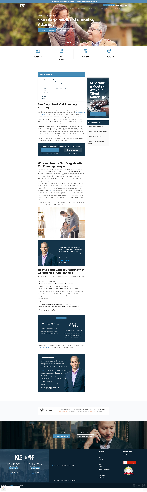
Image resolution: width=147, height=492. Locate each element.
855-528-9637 (73, 150)
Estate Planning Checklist (85, 57)
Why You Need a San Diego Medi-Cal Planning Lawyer (53, 83)
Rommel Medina (44, 90)
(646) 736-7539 (35, 473)
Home (100, 454)
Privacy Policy (101, 477)
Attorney (72, 8)
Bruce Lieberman (44, 94)
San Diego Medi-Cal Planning (95, 136)
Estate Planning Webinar (37, 57)
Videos (90, 8)
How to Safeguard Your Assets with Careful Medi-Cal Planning (55, 88)
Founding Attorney (51, 86)
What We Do (56, 8)
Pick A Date (97, 114)
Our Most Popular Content (73, 42)
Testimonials (103, 8)
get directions (13, 468)
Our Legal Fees (81, 8)
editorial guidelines (63, 411)
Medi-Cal (51, 190)
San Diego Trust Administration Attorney (96, 142)
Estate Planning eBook (109, 57)
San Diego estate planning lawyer (46, 347)
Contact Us (118, 8)
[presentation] (39, 331)
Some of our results (61, 318)
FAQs (96, 8)
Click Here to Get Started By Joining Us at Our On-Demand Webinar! (72, 1)
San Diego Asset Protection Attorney (97, 131)
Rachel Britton (44, 96)
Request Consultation (50, 150)
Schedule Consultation (109, 5)
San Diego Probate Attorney (95, 126)
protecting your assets (79, 295)
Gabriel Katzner (45, 85)
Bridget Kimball (44, 92)
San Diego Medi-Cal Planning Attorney (49, 79)
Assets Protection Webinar (62, 58)
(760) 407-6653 (14, 473)
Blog (111, 8)
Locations (64, 8)
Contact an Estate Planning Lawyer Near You (51, 81)
